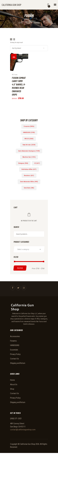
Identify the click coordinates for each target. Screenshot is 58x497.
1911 (13, 74)
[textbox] (30, 249)
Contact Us (14, 358)
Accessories (15, 336)
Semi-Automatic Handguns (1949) (29, 151)
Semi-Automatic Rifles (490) (29, 182)
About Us (13, 384)
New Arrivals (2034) (29, 145)
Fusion (15, 74)
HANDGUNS (14, 345)
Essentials (14, 350)
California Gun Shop (27, 444)
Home (20, 22)
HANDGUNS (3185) (29, 132)
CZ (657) (37, 163)
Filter (20, 268)
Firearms (13, 341)
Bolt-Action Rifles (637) (29, 169)
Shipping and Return (17, 363)
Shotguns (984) (23, 163)
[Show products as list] (14, 39)
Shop (28, 22)
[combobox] (29, 249)
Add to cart (16, 64)
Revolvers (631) (29, 175)
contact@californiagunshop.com (22, 429)
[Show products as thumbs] (11, 39)
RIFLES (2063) (29, 139)
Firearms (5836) (29, 126)
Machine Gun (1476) (29, 157)
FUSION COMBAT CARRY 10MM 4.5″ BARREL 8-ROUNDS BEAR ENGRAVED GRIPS (19, 86)
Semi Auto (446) (29, 188)
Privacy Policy (15, 354)
